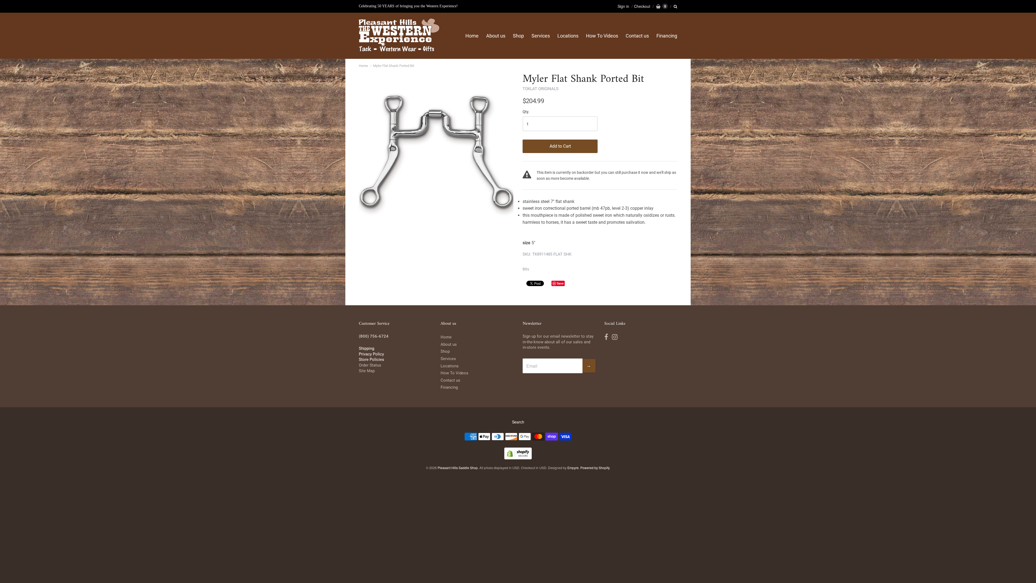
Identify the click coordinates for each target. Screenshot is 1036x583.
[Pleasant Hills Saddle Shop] (399, 35)
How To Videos (602, 36)
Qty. (526, 112)
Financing (666, 36)
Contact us (637, 36)
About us (495, 36)
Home (472, 36)
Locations (567, 36)
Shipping (366, 348)
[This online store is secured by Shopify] (518, 458)
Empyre (573, 467)
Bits (526, 269)
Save (560, 283)
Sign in (623, 6)
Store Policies (371, 359)
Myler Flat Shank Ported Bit (393, 66)
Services (540, 36)
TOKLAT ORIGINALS (540, 88)
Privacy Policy (371, 354)
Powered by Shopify (594, 467)
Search (518, 422)
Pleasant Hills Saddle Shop (458, 467)
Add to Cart (560, 146)
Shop (518, 36)
